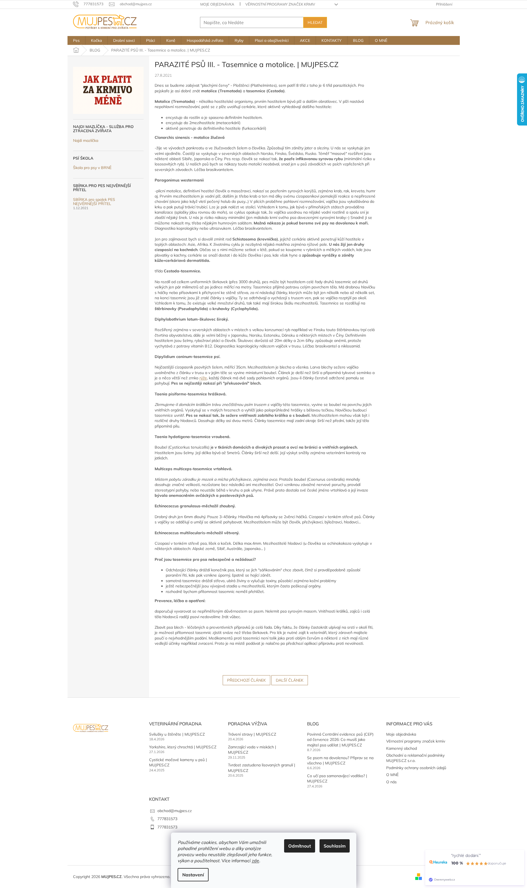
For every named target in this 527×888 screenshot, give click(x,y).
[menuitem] (76, 40)
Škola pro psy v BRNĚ (92, 168)
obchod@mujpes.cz (174, 810)
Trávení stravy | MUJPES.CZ (252, 734)
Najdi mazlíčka (85, 141)
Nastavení (193, 874)
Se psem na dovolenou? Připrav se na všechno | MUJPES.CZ (340, 760)
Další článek (289, 680)
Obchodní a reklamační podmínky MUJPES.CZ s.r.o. (415, 758)
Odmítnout (299, 846)
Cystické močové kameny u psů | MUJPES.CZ (178, 762)
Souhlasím (335, 846)
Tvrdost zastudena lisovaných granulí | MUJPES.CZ (261, 767)
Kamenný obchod (401, 748)
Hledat (315, 22)
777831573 (167, 818)
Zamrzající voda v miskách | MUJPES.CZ (252, 749)
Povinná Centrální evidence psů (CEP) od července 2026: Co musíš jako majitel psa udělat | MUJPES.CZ (340, 740)
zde (255, 860)
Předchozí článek (246, 680)
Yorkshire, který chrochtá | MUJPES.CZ (182, 746)
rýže (203, 377)
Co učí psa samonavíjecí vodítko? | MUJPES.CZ (337, 778)
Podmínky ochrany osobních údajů (416, 767)
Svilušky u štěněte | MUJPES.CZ (177, 734)
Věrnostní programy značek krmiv (280, 4)
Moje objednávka (217, 4)
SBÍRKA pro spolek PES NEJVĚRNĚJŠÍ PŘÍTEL (94, 202)
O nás (391, 781)
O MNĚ (392, 774)
